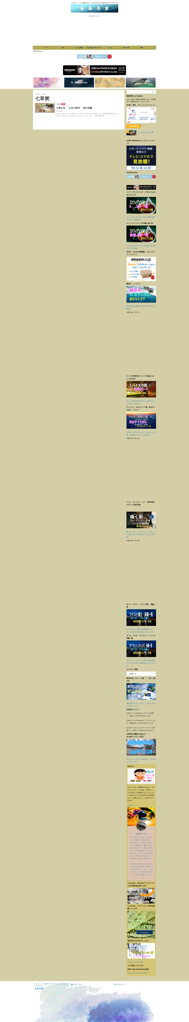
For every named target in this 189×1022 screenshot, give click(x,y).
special (110, 48)
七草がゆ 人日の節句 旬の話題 (74, 107)
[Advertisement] (94, 31)
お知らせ (131, 805)
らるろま (38, 988)
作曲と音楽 (126, 48)
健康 (141, 48)
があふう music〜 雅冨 (135, 962)
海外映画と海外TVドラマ (94, 48)
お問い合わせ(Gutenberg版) (138, 973)
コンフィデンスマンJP (145, 132)
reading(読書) (79, 48)
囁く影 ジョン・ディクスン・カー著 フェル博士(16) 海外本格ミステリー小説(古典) (140, 534)
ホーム (47, 48)
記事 (63, 48)
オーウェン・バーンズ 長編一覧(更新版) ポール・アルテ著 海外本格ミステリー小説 (141, 663)
